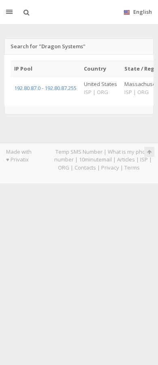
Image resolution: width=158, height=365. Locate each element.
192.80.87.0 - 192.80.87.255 (45, 88)
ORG (63, 167)
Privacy (110, 167)
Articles (126, 159)
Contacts (85, 167)
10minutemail (95, 159)
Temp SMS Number (79, 151)
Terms (132, 167)
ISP (144, 159)
